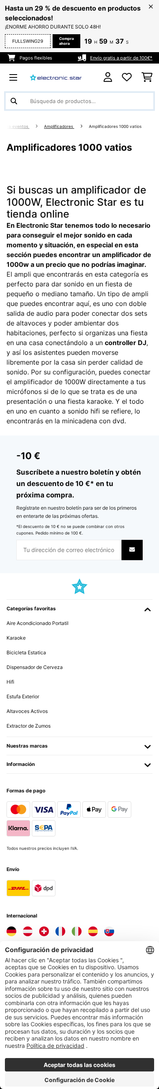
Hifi (10, 682)
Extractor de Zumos (29, 726)
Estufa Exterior (23, 696)
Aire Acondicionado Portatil (37, 623)
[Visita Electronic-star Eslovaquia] (109, 931)
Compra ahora (66, 41)
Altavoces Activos (27, 711)
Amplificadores (59, 126)
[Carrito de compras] (146, 77)
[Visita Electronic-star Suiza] (44, 931)
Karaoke (16, 638)
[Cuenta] (108, 77)
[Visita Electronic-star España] (93, 931)
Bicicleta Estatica (26, 652)
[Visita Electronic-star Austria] (28, 931)
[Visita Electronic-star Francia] (60, 931)
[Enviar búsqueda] (14, 101)
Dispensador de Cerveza (35, 667)
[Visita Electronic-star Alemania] (11, 931)
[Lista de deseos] (127, 77)
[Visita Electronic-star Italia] (77, 931)
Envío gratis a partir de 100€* (121, 58)
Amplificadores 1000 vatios (116, 126)
